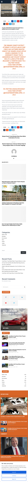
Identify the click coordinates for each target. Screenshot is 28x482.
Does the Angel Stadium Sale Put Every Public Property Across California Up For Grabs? (12, 224)
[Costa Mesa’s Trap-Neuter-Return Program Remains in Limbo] (5, 338)
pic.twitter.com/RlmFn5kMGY (14, 89)
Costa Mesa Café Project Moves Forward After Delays (12, 273)
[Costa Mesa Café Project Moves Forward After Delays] (5, 366)
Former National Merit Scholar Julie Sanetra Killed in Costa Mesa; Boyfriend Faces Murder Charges (16, 357)
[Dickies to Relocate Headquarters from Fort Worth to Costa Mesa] (5, 351)
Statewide (10, 10)
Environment (4, 238)
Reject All (14, 479)
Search (3, 250)
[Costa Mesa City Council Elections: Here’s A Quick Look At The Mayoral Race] (4, 423)
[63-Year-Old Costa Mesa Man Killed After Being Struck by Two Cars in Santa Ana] (5, 344)
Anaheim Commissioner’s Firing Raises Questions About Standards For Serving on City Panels (13, 203)
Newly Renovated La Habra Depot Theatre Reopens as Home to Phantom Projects (13, 182)
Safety (7, 10)
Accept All (14, 472)
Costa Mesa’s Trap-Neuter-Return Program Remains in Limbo (14, 261)
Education (4, 236)
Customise (14, 475)
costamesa (4, 15)
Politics (3, 241)
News (3, 239)
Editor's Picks (3, 10)
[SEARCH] (24, 287)
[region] (14, 471)
